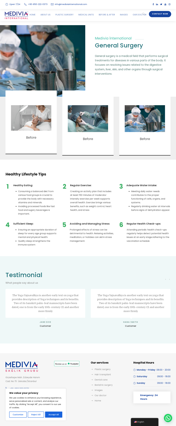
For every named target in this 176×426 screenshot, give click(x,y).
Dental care (101, 379)
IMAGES (124, 14)
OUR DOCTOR (139, 14)
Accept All (54, 414)
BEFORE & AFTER (107, 14)
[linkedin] (157, 4)
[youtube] (165, 4)
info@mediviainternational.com (71, 4)
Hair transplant (103, 374)
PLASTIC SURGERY (64, 14)
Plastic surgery (103, 369)
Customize (18, 414)
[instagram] (169, 4)
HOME (32, 14)
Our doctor (101, 395)
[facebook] (153, 4)
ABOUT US (45, 14)
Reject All (36, 414)
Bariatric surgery (104, 385)
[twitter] (161, 4)
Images (99, 390)
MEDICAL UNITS (86, 14)
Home (98, 400)
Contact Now (160, 14)
